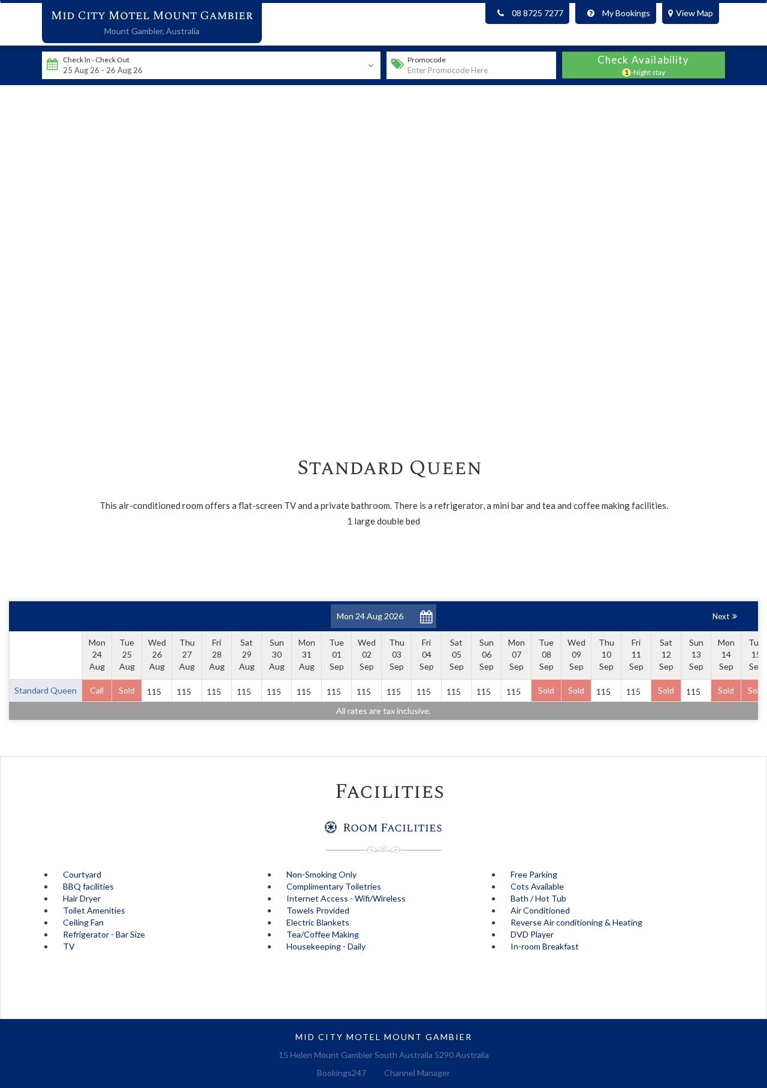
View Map (694, 13)
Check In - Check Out (96, 59)
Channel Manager (417, 1073)
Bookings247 (341, 1073)
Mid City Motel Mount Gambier (152, 15)
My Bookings (626, 13)
